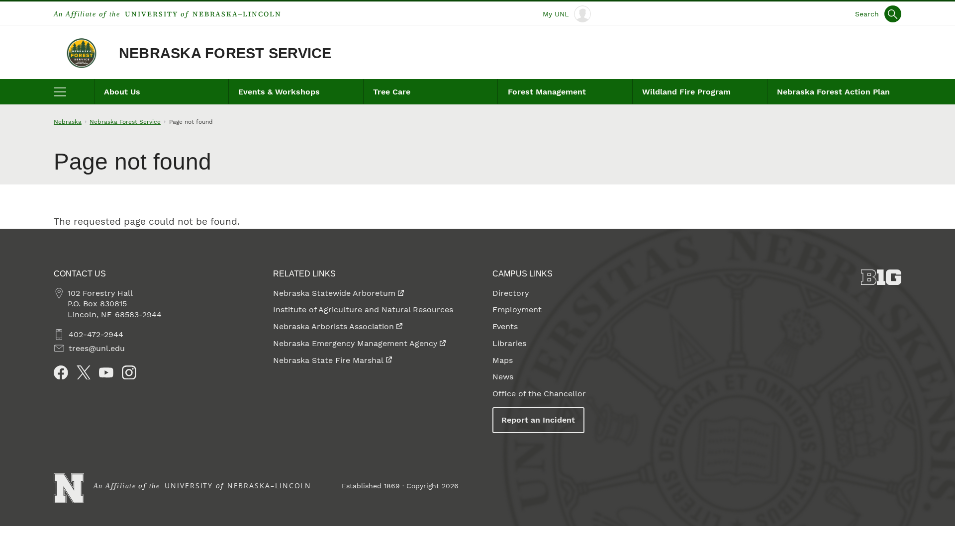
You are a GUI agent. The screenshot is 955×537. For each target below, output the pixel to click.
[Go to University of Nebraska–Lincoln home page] (69, 488)
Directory (510, 293)
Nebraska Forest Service (225, 53)
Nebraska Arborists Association (333, 326)
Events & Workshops (279, 91)
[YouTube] (106, 372)
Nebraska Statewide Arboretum (334, 293)
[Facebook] (61, 372)
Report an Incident (538, 420)
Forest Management (547, 91)
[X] (84, 372)
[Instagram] (129, 372)
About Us (122, 91)
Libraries (509, 343)
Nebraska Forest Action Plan (833, 91)
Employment (517, 309)
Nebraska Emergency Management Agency (355, 343)
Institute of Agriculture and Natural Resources (363, 309)
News (502, 376)
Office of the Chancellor (539, 393)
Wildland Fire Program (686, 91)
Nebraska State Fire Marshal (328, 360)
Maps (502, 360)
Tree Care (391, 91)
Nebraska (68, 121)
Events (505, 326)
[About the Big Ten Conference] (881, 277)
